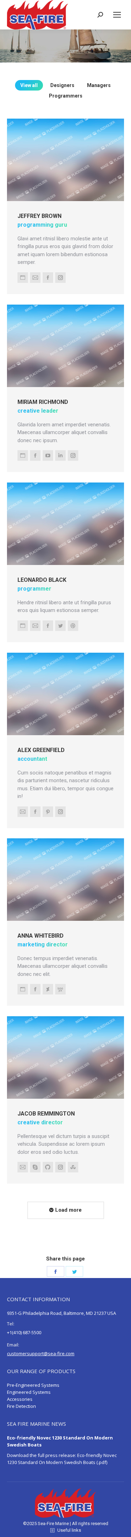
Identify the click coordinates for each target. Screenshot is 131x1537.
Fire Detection (21, 1406)
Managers (99, 85)
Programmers (65, 96)
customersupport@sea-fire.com (40, 1353)
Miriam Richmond (42, 401)
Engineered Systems (29, 1392)
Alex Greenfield (41, 749)
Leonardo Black (41, 579)
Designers (62, 85)
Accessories (19, 1399)
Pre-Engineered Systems (33, 1385)
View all (29, 85)
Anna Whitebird (40, 935)
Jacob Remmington (46, 1113)
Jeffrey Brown (39, 216)
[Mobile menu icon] (117, 15)
